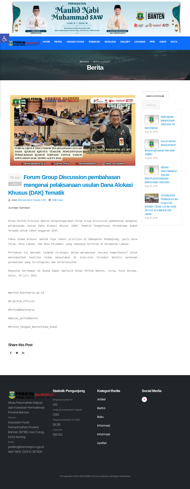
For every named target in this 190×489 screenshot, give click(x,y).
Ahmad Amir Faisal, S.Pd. (32, 200)
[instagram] (144, 399)
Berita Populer (155, 96)
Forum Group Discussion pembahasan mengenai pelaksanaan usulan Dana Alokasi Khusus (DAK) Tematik (70, 185)
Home (46, 41)
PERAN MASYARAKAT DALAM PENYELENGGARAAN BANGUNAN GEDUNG (161, 175)
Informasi (103, 426)
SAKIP (162, 41)
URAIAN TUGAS (75, 41)
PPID (152, 41)
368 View (57, 200)
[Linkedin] (23, 353)
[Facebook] (10, 353)
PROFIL (58, 41)
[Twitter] (16, 353)
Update (150, 105)
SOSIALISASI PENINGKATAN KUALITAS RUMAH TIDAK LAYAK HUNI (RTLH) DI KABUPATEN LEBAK (161, 205)
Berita (101, 408)
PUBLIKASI (94, 41)
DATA (174, 41)
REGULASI (110, 41)
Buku (100, 417)
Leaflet (102, 443)
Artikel (101, 399)
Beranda (84, 61)
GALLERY (125, 41)
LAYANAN (140, 41)
